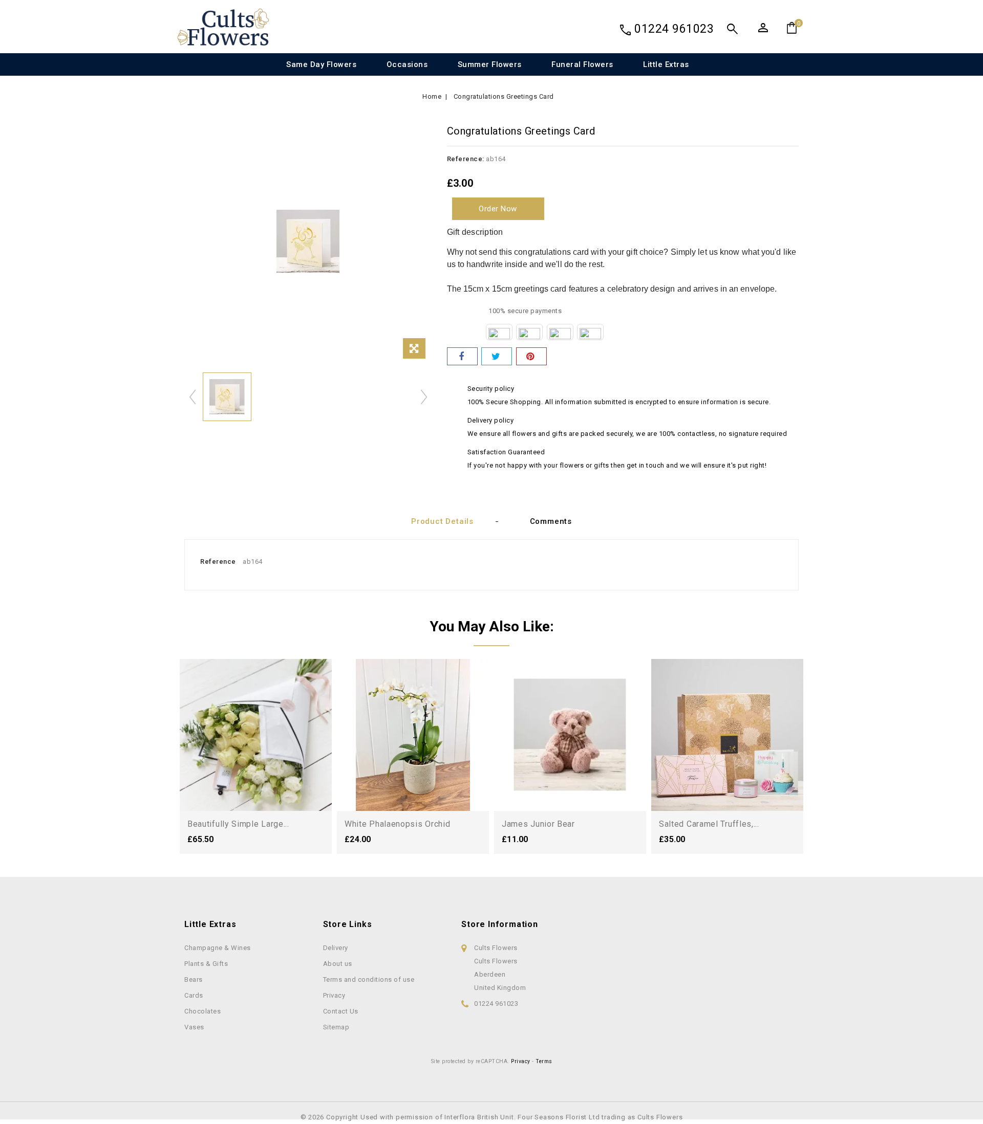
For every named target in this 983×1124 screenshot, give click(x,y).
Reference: (465, 159)
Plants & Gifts (206, 963)
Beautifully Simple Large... (238, 824)
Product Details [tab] (442, 521)
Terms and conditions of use (369, 979)
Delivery (335, 948)
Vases (194, 1027)
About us (337, 963)
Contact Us (340, 1011)
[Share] (462, 356)
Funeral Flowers (582, 64)
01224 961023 (674, 29)
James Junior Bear (538, 824)
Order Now (498, 208)
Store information (499, 924)
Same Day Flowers (321, 64)
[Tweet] (496, 356)
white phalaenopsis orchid (398, 824)
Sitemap (336, 1027)
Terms (544, 1061)
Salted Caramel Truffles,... (709, 824)
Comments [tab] (551, 521)
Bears (193, 979)
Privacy (334, 995)
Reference (218, 561)
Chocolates (202, 1011)
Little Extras (666, 64)
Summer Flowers (490, 64)
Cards (193, 995)
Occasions (407, 64)
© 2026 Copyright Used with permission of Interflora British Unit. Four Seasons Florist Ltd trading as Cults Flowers (492, 1117)
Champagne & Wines (217, 948)
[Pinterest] (531, 356)
